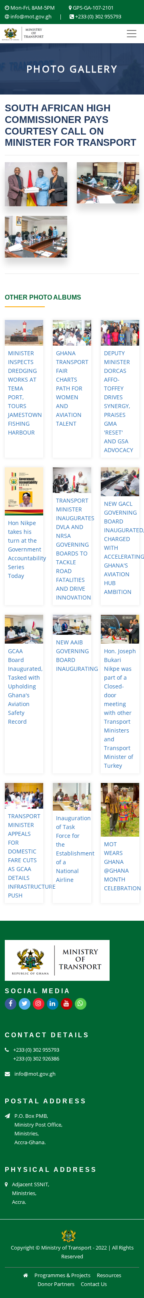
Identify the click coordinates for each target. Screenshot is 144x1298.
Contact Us (94, 1284)
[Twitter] (24, 1004)
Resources (109, 1275)
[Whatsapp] (80, 1004)
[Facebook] (10, 1004)
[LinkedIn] (52, 1004)
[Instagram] (38, 1004)
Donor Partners (56, 1284)
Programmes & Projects (62, 1275)
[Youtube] (66, 1004)
